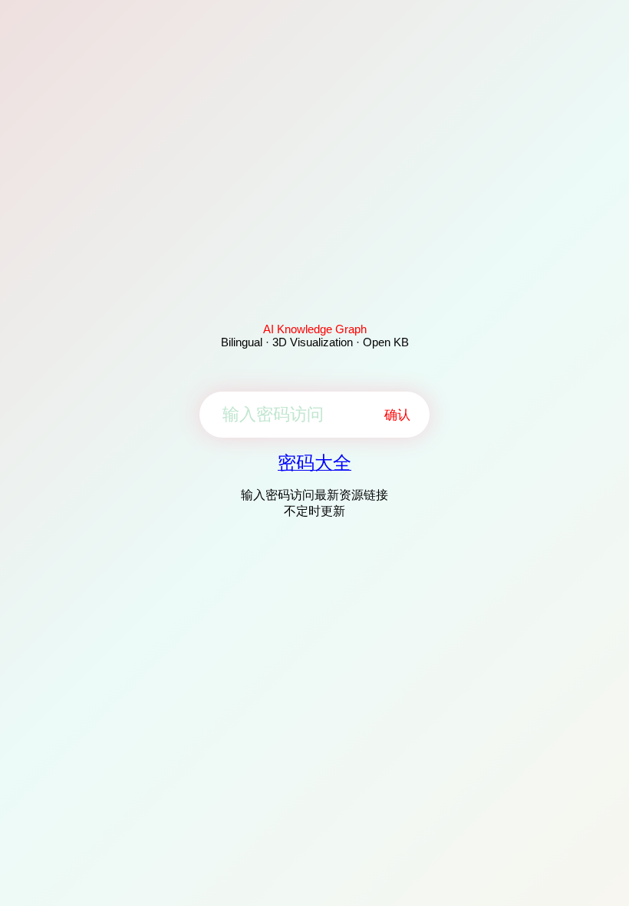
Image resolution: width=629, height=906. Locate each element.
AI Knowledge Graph (315, 329)
